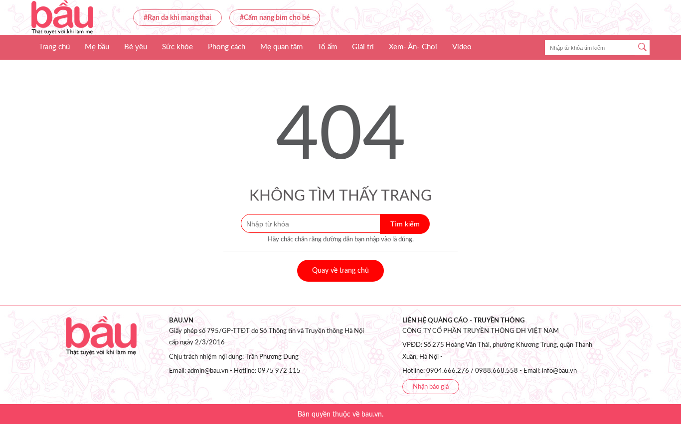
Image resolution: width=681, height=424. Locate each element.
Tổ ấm (327, 47)
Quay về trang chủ (340, 270)
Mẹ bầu (97, 47)
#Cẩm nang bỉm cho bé (275, 17)
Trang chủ (54, 47)
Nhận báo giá (431, 387)
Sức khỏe (177, 47)
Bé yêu (135, 47)
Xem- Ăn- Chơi (413, 47)
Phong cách (226, 47)
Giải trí (363, 47)
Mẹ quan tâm (281, 47)
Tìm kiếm (405, 224)
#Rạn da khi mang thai (177, 17)
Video (462, 47)
